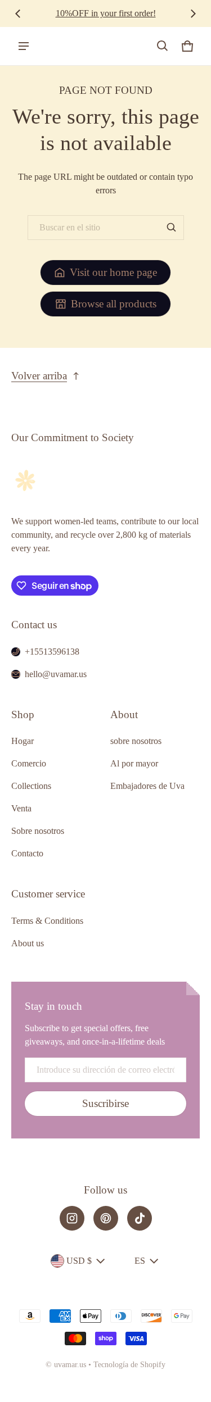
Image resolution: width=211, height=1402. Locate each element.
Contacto (27, 853)
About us (27, 943)
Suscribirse (105, 1103)
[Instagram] (72, 1218)
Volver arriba (39, 376)
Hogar (22, 741)
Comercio (28, 763)
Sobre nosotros (37, 831)
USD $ (79, 1260)
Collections (31, 786)
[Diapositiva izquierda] (18, 13)
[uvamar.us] (57, 46)
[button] (162, 46)
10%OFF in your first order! (106, 13)
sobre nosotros (135, 741)
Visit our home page (113, 272)
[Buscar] (171, 227)
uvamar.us (70, 1364)
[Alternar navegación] (23, 46)
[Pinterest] (105, 1218)
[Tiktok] (139, 1218)
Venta (21, 808)
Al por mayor (134, 763)
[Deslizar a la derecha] (193, 13)
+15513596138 (52, 651)
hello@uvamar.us (56, 674)
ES (139, 1260)
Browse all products (113, 304)
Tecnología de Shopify (129, 1364)
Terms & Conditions (47, 920)
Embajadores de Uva (147, 786)
